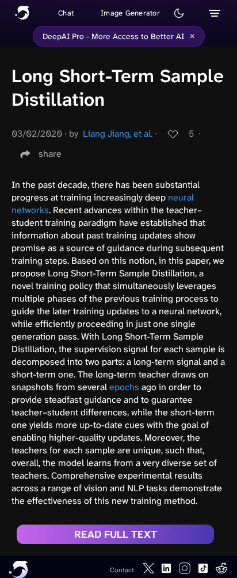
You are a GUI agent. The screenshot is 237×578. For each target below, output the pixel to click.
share (50, 154)
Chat (66, 13)
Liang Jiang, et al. (117, 134)
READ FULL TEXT (115, 534)
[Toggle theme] (179, 13)
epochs (124, 387)
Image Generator (130, 13)
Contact (122, 570)
